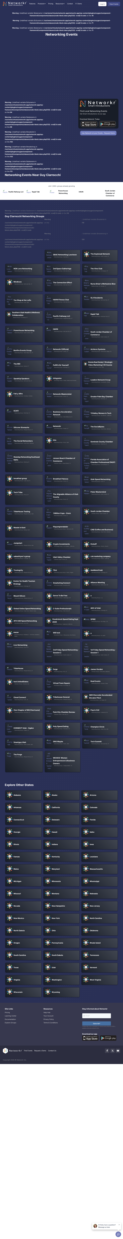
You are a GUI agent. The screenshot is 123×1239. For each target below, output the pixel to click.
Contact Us (52, 1051)
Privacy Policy (49, 1019)
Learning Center (10, 1016)
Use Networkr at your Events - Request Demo (98, 133)
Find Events (28, 1051)
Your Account (48, 1016)
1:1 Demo (78, 4)
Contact (70, 4)
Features (32, 4)
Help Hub (47, 1012)
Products (41, 4)
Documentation (10, 1019)
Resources (59, 4)
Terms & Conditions (51, 1023)
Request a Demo (40, 1051)
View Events (113, 4)
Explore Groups (10, 1023)
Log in (102, 4)
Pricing (50, 4)
